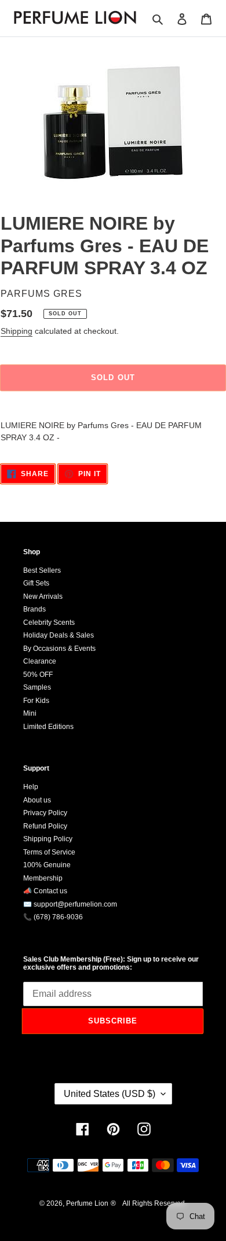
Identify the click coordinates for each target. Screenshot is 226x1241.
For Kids (36, 701)
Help (30, 787)
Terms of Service (49, 852)
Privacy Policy (45, 813)
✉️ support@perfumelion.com (70, 904)
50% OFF (38, 675)
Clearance (39, 661)
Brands (34, 609)
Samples (37, 687)
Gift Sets (36, 583)
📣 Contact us (45, 891)
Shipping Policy (47, 839)
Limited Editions (48, 727)
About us (37, 800)
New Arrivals (43, 596)
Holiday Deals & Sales (58, 635)
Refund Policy (45, 826)
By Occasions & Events (59, 649)
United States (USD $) (109, 1094)
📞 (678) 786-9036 (53, 917)
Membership (43, 878)
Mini (30, 713)
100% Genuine (47, 865)
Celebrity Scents (49, 622)
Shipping (16, 331)
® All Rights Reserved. (149, 1203)
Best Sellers (42, 570)
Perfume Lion (87, 1203)
